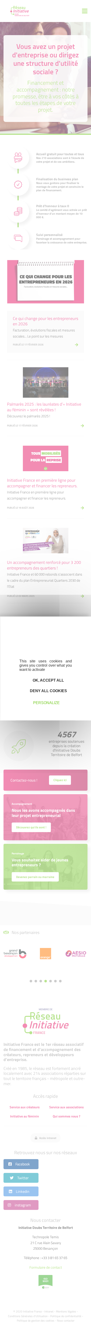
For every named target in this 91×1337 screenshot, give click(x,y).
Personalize (46, 703)
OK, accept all (48, 680)
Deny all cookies (48, 691)
